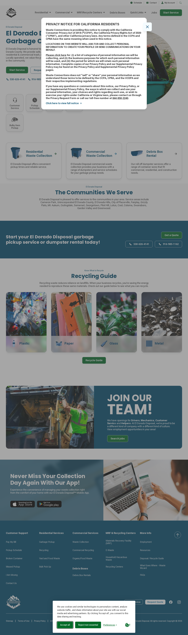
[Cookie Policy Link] (127, 625)
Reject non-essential (88, 625)
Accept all (65, 625)
